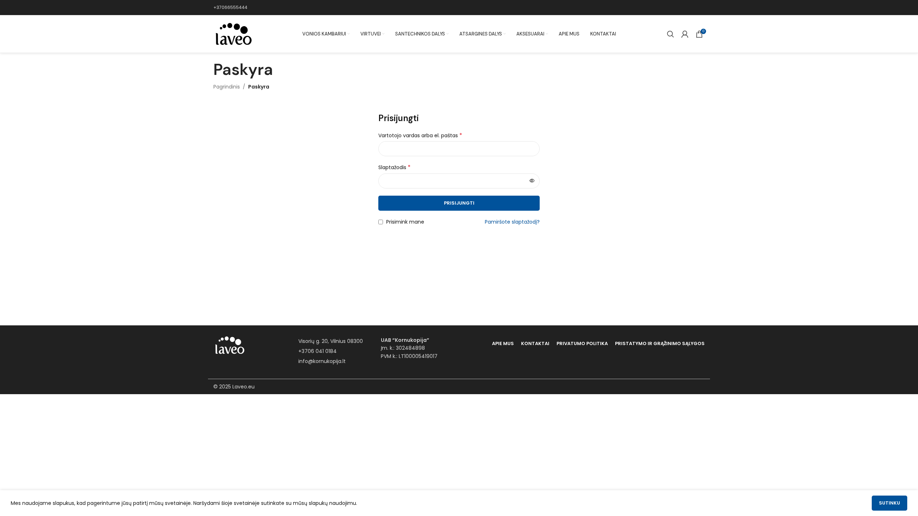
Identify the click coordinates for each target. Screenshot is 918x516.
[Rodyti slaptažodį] (532, 180)
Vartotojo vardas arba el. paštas (420, 135)
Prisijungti (459, 203)
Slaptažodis (394, 167)
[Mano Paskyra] (685, 34)
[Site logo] (233, 33)
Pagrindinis (226, 86)
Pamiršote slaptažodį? (512, 221)
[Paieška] (670, 34)
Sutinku (889, 503)
